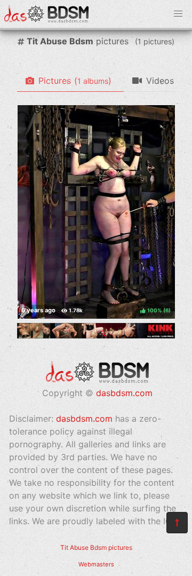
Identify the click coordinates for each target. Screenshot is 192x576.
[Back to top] (177, 522)
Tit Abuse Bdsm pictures (96, 547)
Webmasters (96, 564)
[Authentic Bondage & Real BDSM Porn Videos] (96, 335)
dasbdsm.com (124, 393)
